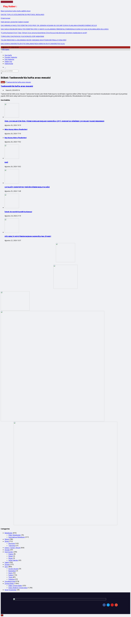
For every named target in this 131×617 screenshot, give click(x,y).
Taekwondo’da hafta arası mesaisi (17, 86)
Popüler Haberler (11, 57)
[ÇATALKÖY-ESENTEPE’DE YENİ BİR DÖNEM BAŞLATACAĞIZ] (12, 183)
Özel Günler (9, 552)
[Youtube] (112, 604)
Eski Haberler (9, 59)
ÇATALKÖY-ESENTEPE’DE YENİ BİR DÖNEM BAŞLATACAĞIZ (27, 187)
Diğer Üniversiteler (15, 586)
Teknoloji (11, 546)
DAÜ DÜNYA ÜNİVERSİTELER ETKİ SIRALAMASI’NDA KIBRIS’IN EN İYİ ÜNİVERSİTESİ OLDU (33, 44)
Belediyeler (9, 533)
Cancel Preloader (7, 2)
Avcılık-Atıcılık (13, 569)
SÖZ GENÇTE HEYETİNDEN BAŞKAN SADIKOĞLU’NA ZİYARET (28, 236)
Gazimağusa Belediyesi (16, 537)
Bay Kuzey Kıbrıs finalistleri (16, 138)
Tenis (10, 577)
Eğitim (7, 539)
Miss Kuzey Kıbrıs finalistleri (16, 129)
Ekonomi (11, 543)
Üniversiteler (9, 583)
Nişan (10, 558)
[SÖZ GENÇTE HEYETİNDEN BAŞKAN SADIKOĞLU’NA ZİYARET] (12, 232)
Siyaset (7, 564)
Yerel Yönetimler (10, 590)
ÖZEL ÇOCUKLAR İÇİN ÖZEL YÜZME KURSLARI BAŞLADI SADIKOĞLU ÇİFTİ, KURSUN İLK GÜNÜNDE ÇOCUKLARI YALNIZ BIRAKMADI (54, 121)
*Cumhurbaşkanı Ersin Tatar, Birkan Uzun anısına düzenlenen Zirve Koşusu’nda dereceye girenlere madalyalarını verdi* (44, 33)
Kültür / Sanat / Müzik (12, 548)
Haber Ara (8, 61)
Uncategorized (10, 581)
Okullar (7, 550)
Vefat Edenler (13, 560)
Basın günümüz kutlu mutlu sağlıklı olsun (15, 11)
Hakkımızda (9, 64)
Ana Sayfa (8, 55)
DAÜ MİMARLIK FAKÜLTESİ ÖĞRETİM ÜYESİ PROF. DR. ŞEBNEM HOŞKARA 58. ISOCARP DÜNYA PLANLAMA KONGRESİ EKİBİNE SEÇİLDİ (49, 25)
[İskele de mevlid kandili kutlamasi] (12, 207)
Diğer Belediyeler (14, 535)
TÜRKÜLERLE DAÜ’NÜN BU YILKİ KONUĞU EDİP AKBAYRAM (22, 36)
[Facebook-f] (104, 604)
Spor (3, 82)
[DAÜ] (12, 158)
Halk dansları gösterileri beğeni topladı (15, 22)
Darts (10, 573)
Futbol (10, 575)
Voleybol (11, 579)
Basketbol (12, 571)
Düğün (10, 554)
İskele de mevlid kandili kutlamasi (18, 212)
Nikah (10, 556)
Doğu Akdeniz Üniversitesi (17, 588)
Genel (7, 541)
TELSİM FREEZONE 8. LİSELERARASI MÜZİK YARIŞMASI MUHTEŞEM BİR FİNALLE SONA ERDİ (33, 40)
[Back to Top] (2, 615)
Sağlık (7, 562)
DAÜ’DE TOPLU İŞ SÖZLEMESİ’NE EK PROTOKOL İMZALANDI (22, 15)
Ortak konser (5, 18)
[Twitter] (108, 604)
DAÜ (6, 162)
